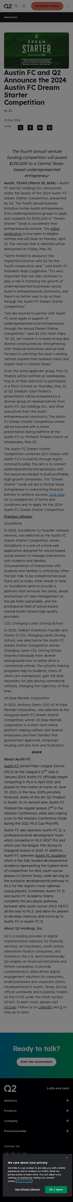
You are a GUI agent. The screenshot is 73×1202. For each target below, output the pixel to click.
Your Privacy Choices (27, 1189)
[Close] (66, 1157)
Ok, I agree (56, 1189)
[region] (37, 1175)
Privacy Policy (24, 1181)
